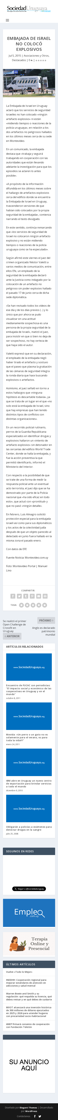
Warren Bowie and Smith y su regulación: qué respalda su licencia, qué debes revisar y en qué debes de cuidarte (29, 996)
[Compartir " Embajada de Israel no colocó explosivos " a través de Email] (38, 596)
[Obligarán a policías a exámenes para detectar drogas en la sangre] (29, 808)
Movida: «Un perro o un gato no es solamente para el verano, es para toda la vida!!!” (27, 737)
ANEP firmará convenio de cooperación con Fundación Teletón (28, 1026)
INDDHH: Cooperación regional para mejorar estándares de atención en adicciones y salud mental (26, 982)
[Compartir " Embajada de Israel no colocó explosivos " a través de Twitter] (19, 596)
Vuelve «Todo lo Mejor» (19, 971)
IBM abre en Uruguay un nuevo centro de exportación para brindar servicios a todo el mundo (29, 783)
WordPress (31, 1111)
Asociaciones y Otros (36, 55)
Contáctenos (23, 1116)
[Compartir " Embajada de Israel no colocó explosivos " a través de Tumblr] (26, 596)
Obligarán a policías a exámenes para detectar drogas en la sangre (29, 828)
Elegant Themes (28, 1107)
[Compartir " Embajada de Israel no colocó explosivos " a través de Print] (45, 596)
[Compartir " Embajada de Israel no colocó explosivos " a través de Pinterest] (32, 596)
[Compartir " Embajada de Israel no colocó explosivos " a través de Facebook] (13, 596)
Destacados (19, 60)
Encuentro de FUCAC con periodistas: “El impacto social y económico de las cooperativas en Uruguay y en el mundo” (28, 690)
